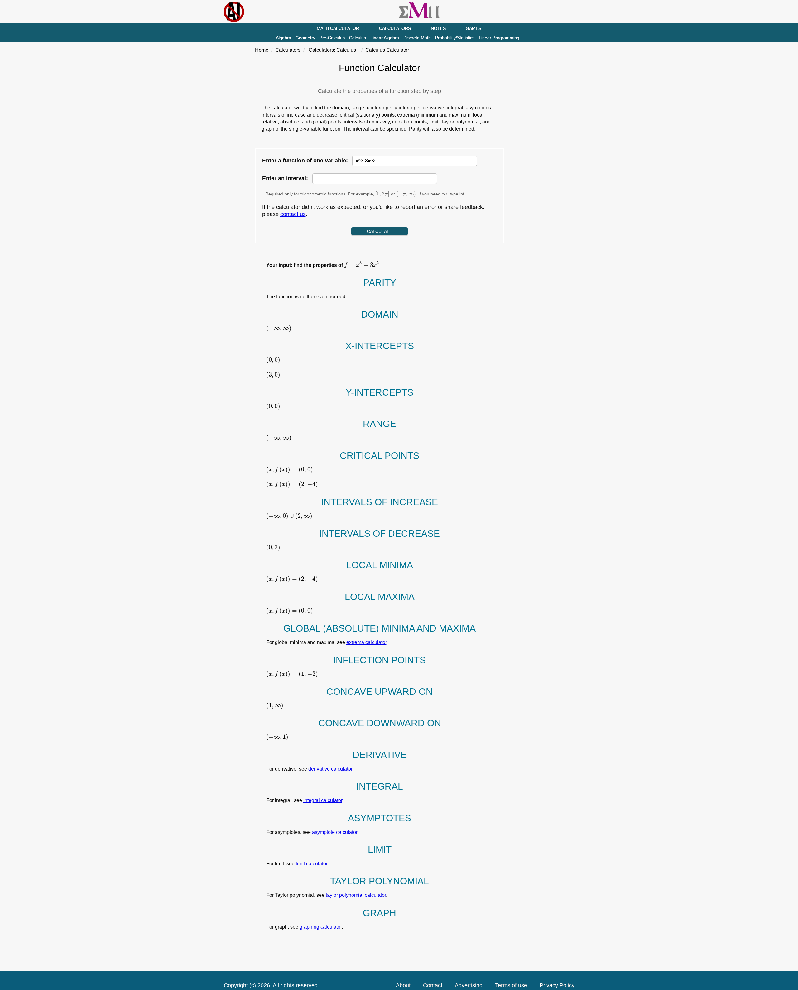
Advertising (469, 985)
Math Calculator (338, 28)
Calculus (357, 37)
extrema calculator (366, 642)
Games (473, 28)
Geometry (305, 37)
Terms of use (511, 985)
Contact (432, 985)
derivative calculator (330, 768)
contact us (293, 214)
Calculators (395, 28)
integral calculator (322, 800)
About (403, 985)
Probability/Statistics (454, 37)
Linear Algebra (384, 37)
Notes (438, 28)
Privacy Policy (557, 985)
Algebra (283, 37)
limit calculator (311, 863)
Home (261, 50)
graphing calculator (321, 927)
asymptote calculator (334, 832)
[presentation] (382, 193)
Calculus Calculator (387, 50)
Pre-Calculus (332, 37)
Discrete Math (417, 37)
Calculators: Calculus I (333, 50)
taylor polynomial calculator (356, 895)
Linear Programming (499, 37)
